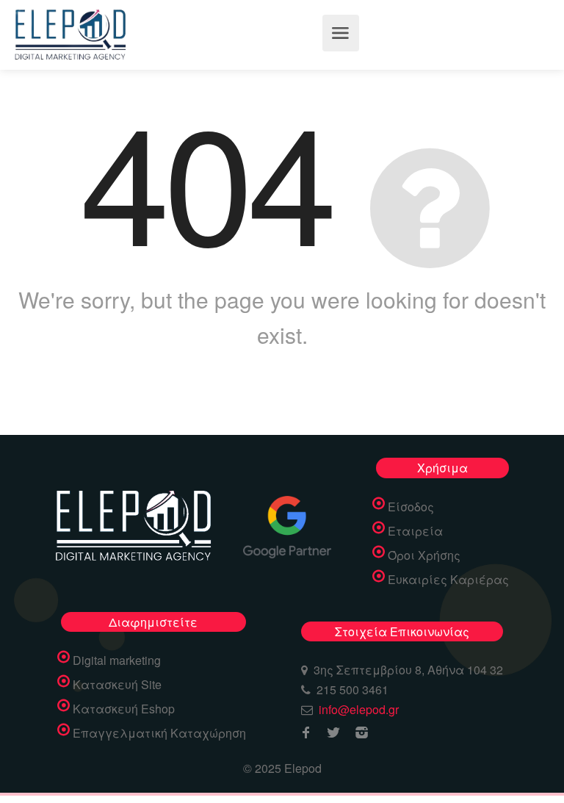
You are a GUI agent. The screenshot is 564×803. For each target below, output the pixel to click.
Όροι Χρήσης (424, 555)
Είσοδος (411, 507)
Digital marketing (117, 660)
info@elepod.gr (359, 709)
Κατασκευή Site (117, 685)
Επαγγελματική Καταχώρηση (159, 733)
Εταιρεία (415, 531)
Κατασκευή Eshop (124, 709)
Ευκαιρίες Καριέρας (448, 580)
